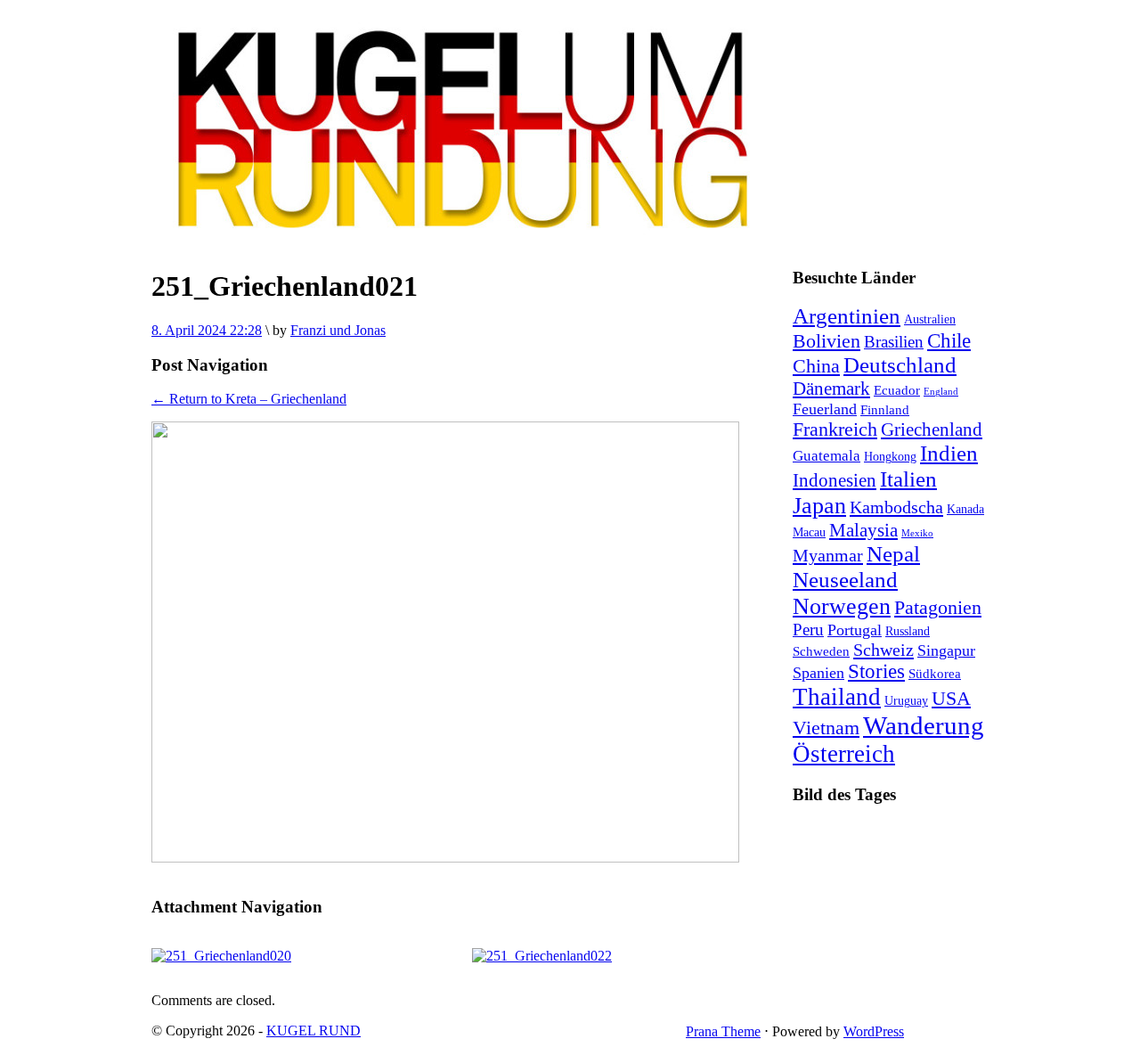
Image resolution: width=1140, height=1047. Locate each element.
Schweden (821, 650)
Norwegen (842, 606)
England (941, 392)
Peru (808, 629)
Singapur (946, 650)
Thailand (837, 696)
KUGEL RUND (313, 1030)
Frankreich (835, 429)
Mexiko (917, 533)
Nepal (893, 554)
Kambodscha (896, 507)
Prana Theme (723, 1031)
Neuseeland (845, 579)
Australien (930, 319)
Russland (907, 631)
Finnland (884, 409)
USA (951, 698)
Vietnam (826, 727)
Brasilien (894, 341)
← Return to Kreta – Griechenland (248, 398)
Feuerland (825, 409)
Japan (819, 505)
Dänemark (831, 388)
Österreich (844, 753)
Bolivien (826, 341)
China (816, 366)
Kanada (965, 509)
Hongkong (890, 456)
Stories (876, 671)
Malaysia (863, 530)
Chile (949, 340)
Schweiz (883, 649)
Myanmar (828, 555)
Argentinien (846, 316)
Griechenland (931, 429)
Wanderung (923, 725)
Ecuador (897, 389)
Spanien (818, 673)
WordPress (873, 1031)
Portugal (854, 630)
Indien (949, 453)
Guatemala (826, 455)
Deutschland (900, 365)
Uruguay (906, 701)
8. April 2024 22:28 (206, 330)
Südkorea (934, 673)
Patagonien (937, 607)
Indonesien (834, 480)
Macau (809, 532)
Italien (908, 478)
